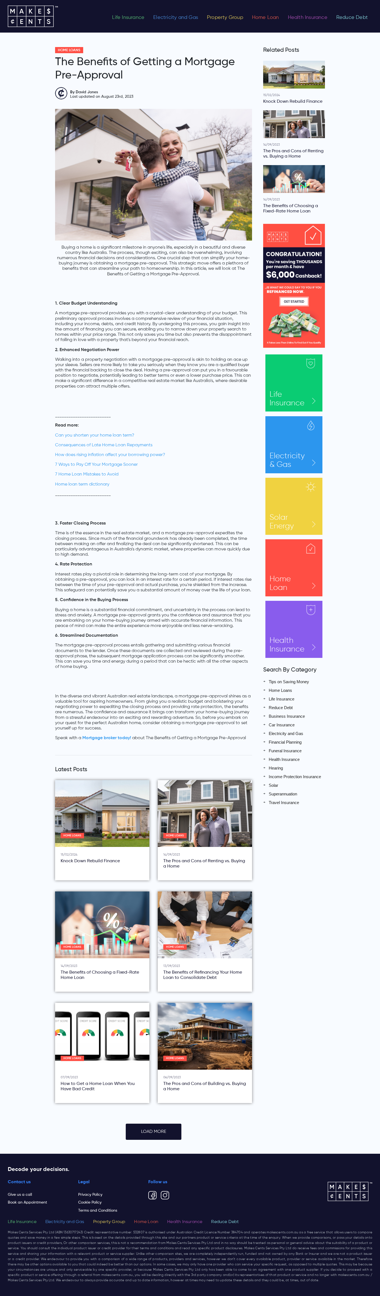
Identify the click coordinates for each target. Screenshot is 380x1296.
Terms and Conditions (97, 1210)
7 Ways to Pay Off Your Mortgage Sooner (96, 464)
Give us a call (20, 1195)
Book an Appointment (27, 1202)
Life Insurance (128, 17)
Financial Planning (285, 742)
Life (287, 399)
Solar (282, 522)
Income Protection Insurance (295, 776)
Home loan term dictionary (82, 484)
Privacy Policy (90, 1195)
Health (287, 645)
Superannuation (283, 794)
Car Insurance (282, 724)
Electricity (287, 460)
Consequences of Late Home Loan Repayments (103, 445)
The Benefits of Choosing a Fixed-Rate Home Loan (100, 975)
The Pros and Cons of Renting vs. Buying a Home (204, 864)
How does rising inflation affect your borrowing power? (110, 455)
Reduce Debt (352, 17)
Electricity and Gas (175, 17)
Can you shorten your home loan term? (94, 435)
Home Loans (69, 50)
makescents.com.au (282, 1232)
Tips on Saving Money (289, 681)
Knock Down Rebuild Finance (90, 861)
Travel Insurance (284, 802)
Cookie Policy (90, 1202)
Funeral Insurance (285, 750)
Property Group (225, 17)
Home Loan (265, 17)
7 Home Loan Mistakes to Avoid (87, 474)
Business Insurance (287, 716)
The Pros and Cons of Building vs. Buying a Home (204, 1086)
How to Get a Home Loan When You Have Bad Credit (98, 1086)
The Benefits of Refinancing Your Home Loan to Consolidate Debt (202, 975)
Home (280, 583)
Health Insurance (307, 17)
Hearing (276, 768)
